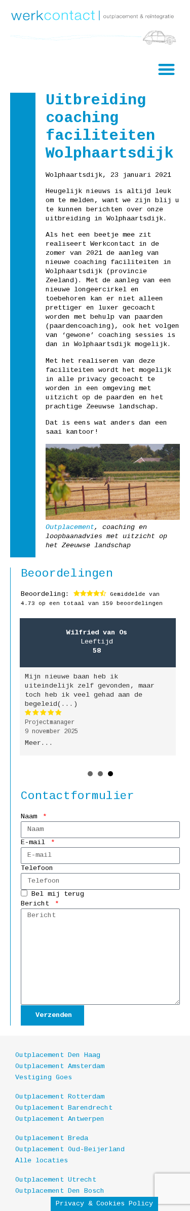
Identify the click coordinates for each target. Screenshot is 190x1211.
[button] (167, 69)
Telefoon (37, 868)
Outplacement (70, 527)
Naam (31, 816)
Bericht (37, 903)
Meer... (39, 743)
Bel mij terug (57, 894)
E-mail (35, 842)
